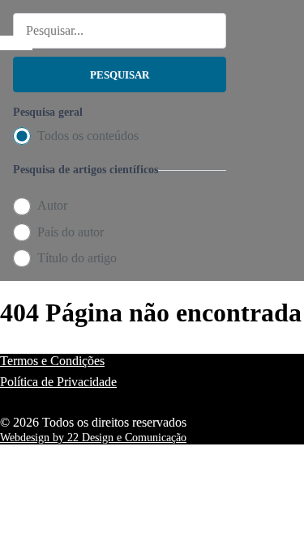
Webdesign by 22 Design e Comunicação (93, 438)
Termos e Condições (52, 361)
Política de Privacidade (58, 382)
